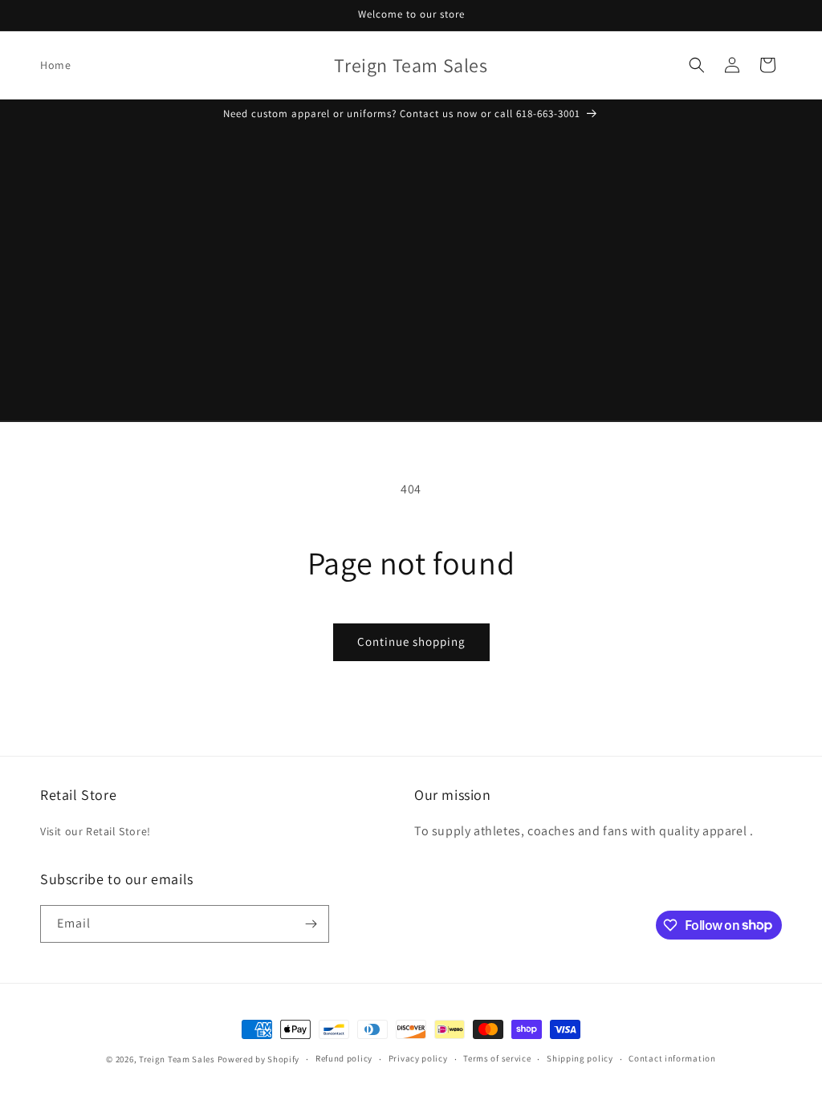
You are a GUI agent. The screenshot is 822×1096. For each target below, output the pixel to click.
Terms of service (497, 1058)
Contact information (672, 1058)
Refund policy (343, 1058)
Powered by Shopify (259, 1059)
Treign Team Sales (178, 1059)
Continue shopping (411, 641)
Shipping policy (580, 1058)
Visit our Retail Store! (95, 831)
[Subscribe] (310, 924)
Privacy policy (418, 1058)
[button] (696, 65)
